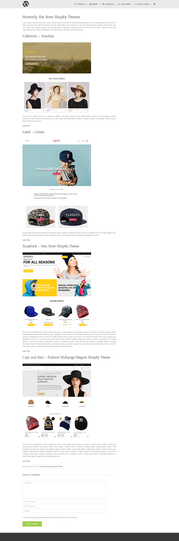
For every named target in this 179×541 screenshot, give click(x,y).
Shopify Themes (58, 466)
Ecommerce (43, 466)
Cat (25, 466)
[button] (154, 4)
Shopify (50, 466)
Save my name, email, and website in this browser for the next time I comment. (51, 518)
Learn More (26, 126)
